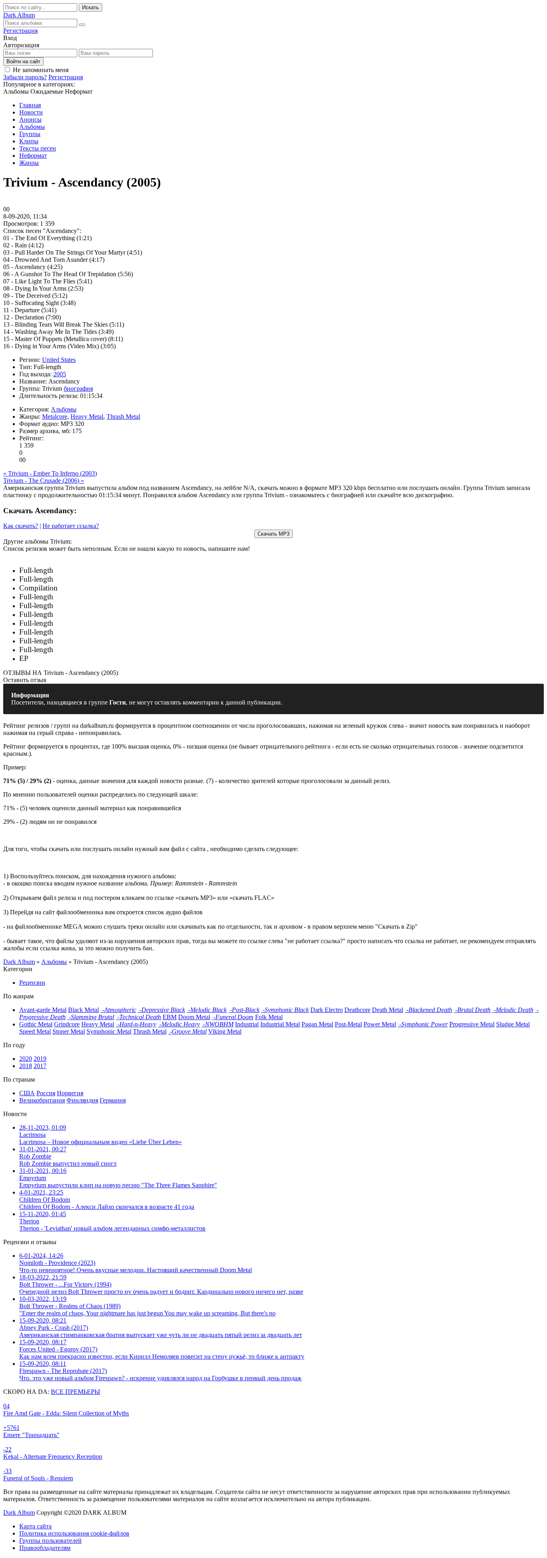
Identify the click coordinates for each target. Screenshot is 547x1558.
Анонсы (30, 119)
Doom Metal (194, 1017)
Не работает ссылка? (70, 525)
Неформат (33, 155)
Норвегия (70, 1093)
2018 (25, 1065)
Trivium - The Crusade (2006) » (43, 480)
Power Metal (380, 1024)
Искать (90, 7)
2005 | (77, 641)
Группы (29, 134)
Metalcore (54, 416)
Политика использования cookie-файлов (74, 1533)
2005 (59, 374)
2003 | (84, 649)
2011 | (95, 614)
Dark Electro (326, 1009)
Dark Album (19, 1512)
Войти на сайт (23, 61)
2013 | (106, 605)
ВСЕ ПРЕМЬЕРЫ (75, 1391)
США (27, 1093)
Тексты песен (37, 148)
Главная (30, 105)
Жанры (29, 162)
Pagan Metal (317, 1024)
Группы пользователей (50, 1540)
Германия (113, 1100)
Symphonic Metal (108, 1031)
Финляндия (82, 1100)
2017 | (120, 579)
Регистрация (20, 30)
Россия (45, 1093)
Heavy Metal (86, 416)
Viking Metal (224, 1031)
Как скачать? (20, 525)
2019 (40, 1058)
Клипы (28, 141)
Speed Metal (35, 1031)
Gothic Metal (35, 1024)
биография (78, 388)
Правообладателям (44, 1547)
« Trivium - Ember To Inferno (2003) (50, 473)
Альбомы (32, 126)
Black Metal (83, 1009)
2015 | (110, 597)
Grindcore (67, 1024)
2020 (25, 1058)
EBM (170, 1017)
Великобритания (42, 1100)
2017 (40, 1065)
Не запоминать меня (40, 69)
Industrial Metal (280, 1024)
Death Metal (387, 1009)
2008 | (93, 623)
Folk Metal (269, 1017)
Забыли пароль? (25, 77)
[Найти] (82, 25)
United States (59, 359)
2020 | (93, 570)
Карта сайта (35, 1526)
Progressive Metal (472, 1024)
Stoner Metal (68, 1031)
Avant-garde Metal (42, 1009)
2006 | (102, 632)
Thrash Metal (123, 416)
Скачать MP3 (273, 534)
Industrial (247, 1024)
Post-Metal (348, 1024)
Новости (31, 112)
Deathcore (357, 1009)
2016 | (77, 588)
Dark (19, 15)
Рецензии (32, 982)
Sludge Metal (513, 1024)
